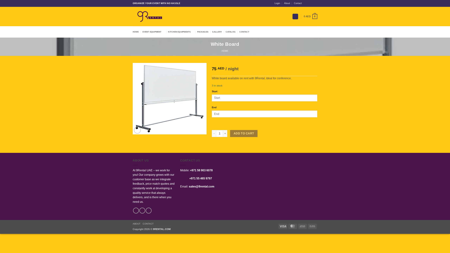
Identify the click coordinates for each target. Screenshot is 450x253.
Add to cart (244, 133)
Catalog (231, 32)
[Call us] (315, 3)
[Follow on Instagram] (309, 3)
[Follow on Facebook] (305, 3)
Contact (298, 3)
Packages (202, 32)
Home (136, 32)
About (287, 3)
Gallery (217, 32)
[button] (277, 3)
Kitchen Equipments (179, 32)
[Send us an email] (312, 3)
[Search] (295, 17)
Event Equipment (152, 32)
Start (214, 91)
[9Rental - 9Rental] (150, 16)
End (214, 107)
